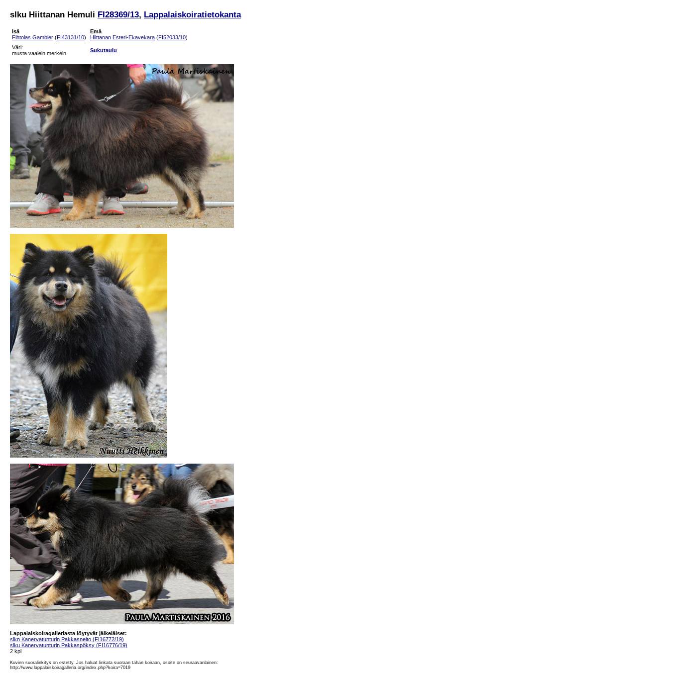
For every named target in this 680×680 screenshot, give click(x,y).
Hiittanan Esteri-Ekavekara (122, 37)
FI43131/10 (70, 37)
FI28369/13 (118, 14)
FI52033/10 (172, 37)
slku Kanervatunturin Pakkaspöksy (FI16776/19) (68, 645)
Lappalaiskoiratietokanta (192, 14)
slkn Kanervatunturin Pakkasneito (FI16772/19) (67, 639)
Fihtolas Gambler (32, 37)
